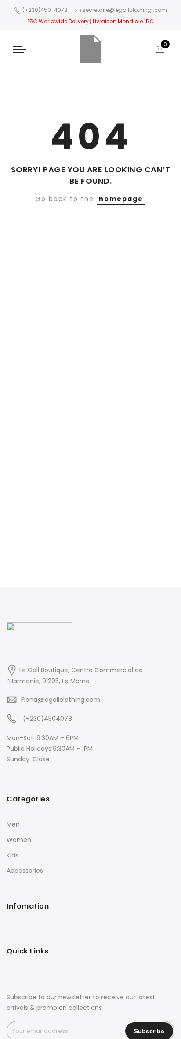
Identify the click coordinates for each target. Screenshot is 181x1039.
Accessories (25, 870)
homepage (121, 198)
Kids (12, 855)
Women (19, 839)
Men (13, 824)
